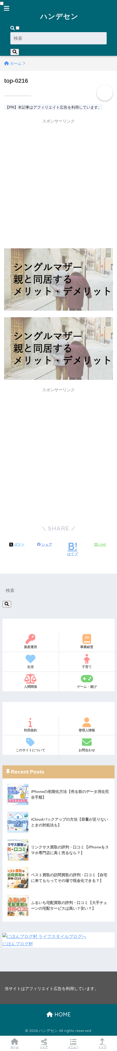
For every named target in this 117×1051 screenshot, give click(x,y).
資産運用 (30, 647)
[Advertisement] (58, 185)
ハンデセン (59, 16)
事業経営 (86, 647)
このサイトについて (30, 750)
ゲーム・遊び (87, 687)
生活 (30, 667)
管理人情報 (87, 730)
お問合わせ (87, 750)
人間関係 (30, 687)
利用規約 (30, 730)
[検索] (14, 52)
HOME (62, 1014)
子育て (87, 667)
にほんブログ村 (17, 944)
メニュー (73, 1047)
